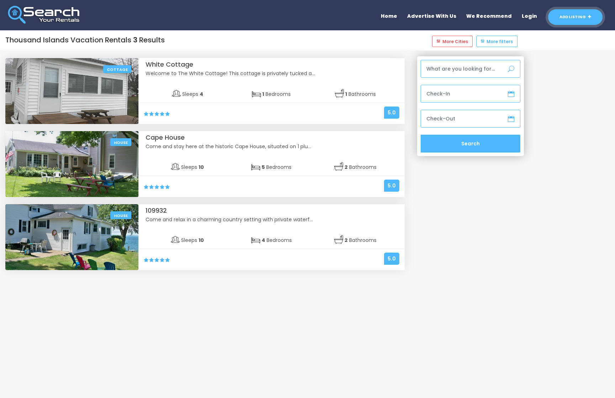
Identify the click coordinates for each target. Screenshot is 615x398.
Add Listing (573, 17)
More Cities (455, 41)
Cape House (165, 137)
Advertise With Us (431, 16)
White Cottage (169, 64)
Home (389, 16)
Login (529, 16)
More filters (500, 41)
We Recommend (489, 16)
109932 (156, 210)
